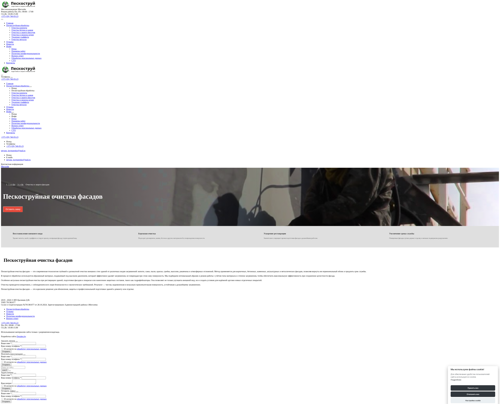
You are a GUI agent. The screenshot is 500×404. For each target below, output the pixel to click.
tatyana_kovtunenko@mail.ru (18, 160)
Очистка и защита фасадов (23, 32)
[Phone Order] (2, 19)
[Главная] (18, 72)
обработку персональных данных (32, 349)
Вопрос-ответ (17, 56)
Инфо (8, 46)
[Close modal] (17, 341)
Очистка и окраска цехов (22, 35)
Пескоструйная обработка (17, 25)
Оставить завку (13, 209)
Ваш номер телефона (11, 346)
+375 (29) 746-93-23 (9, 79)
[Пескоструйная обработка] (31, 86)
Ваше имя (6, 343)
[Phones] (2, 75)
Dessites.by (21, 336)
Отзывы (9, 42)
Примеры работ (18, 51)
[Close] (12, 77)
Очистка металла (19, 39)
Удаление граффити (20, 37)
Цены (14, 49)
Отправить (6, 352)
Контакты (10, 63)
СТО (13, 60)
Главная (9, 23)
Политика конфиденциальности (25, 53)
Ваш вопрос (6, 383)
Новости (10, 44)
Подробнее (456, 380)
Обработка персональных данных (26, 58)
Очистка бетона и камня (22, 30)
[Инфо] (13, 112)
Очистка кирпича (19, 28)
